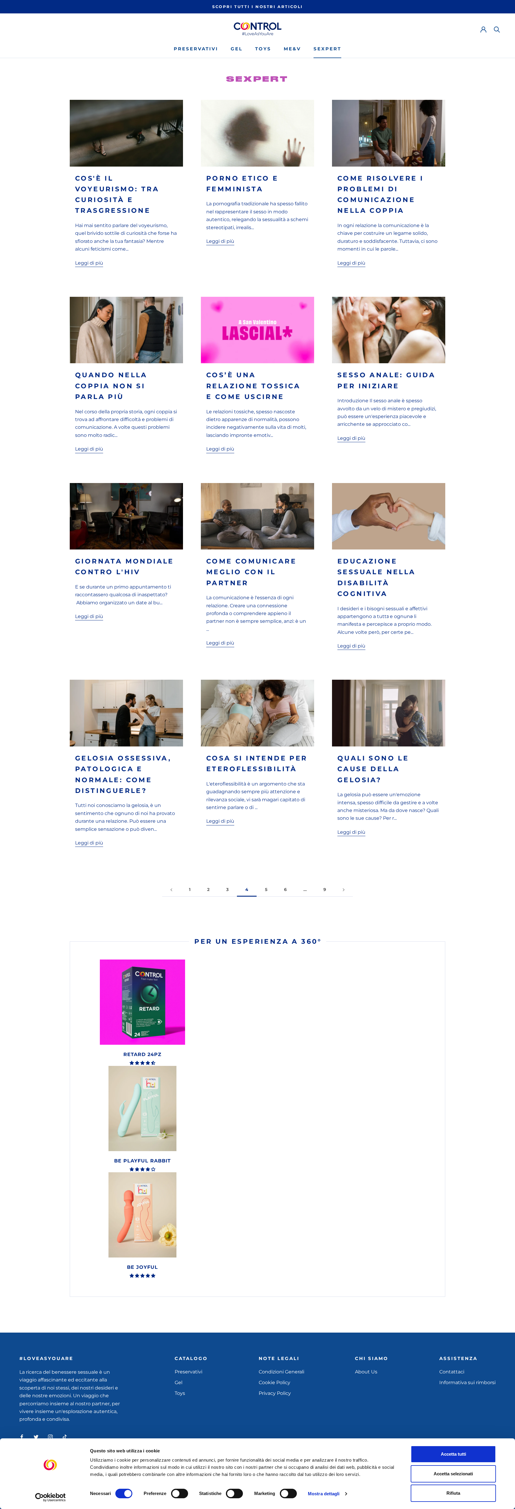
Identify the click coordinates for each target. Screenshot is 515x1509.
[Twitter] (36, 1436)
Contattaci (451, 1372)
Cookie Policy (274, 1382)
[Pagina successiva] (343, 890)
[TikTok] (64, 1436)
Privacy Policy (275, 1393)
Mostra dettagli (324, 1493)
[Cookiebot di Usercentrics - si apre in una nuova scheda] (50, 1497)
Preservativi (196, 49)
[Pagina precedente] (171, 890)
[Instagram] (50, 1436)
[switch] (179, 1493)
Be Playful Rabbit (142, 1161)
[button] (142, 1063)
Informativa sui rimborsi (467, 1382)
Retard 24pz (142, 1054)
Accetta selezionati (453, 1473)
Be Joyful (142, 1267)
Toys (263, 49)
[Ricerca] (497, 29)
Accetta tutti (453, 1454)
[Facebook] (21, 1436)
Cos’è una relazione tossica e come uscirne (253, 386)
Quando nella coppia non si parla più (111, 386)
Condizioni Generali (281, 1372)
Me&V (292, 49)
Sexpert (327, 49)
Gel (237, 49)
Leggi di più (89, 263)
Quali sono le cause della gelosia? (373, 769)
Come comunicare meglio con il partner (251, 572)
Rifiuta (453, 1493)
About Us (366, 1372)
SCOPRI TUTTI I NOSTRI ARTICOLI (257, 6)
